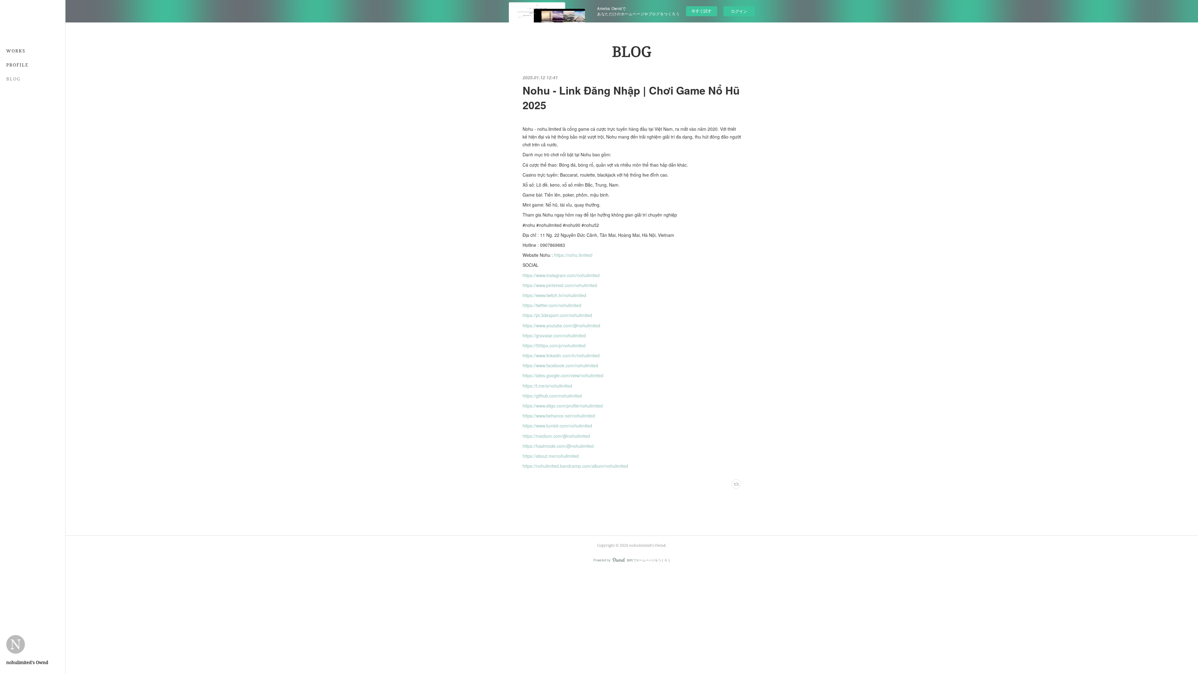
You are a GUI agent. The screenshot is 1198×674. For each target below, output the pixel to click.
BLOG (13, 79)
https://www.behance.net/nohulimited (559, 416)
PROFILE (17, 65)
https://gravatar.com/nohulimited (554, 335)
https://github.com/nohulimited (552, 396)
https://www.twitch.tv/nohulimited (554, 295)
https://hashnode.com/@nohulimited (558, 446)
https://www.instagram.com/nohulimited (561, 275)
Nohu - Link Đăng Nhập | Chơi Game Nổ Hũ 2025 (631, 98)
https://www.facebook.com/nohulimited (560, 365)
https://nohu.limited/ (573, 255)
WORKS (16, 51)
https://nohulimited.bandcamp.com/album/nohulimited (577, 466)
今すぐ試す (701, 11)
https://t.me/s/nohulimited (547, 386)
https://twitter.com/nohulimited (552, 305)
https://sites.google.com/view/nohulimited (563, 375)
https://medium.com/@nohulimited (556, 436)
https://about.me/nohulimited (551, 456)
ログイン (739, 11)
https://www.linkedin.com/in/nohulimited (561, 355)
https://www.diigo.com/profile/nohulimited (563, 406)
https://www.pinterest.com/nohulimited (560, 285)
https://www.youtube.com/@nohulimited (561, 325)
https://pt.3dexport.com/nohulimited (557, 315)
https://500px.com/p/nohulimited (554, 345)
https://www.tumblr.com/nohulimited (557, 425)
